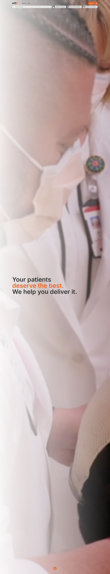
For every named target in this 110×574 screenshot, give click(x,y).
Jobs (29, 3)
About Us (24, 3)
